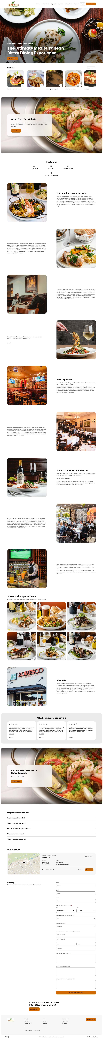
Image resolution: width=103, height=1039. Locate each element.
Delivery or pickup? (62, 923)
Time (77, 907)
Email (57, 890)
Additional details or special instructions (65, 979)
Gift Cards (64, 1023)
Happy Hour (69, 4)
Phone (57, 898)
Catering (61, 4)
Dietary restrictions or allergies (63, 966)
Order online (89, 870)
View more (11, 733)
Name (57, 882)
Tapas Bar (53, 4)
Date (57, 907)
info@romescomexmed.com (62, 864)
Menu (37, 4)
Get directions (89, 856)
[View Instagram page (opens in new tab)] (8, 1037)
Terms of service (28, 1030)
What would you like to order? (65, 953)
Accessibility (37, 1030)
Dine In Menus (28, 1023)
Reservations (45, 4)
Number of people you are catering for (67, 915)
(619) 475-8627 (59, 862)
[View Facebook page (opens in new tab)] (6, 1037)
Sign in (82, 4)
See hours (80, 869)
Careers (45, 1023)
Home (26, 1019)
